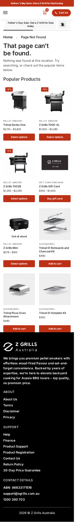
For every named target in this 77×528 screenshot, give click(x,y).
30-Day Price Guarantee (21, 470)
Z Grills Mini (10, 247)
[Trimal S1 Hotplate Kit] (55, 289)
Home (8, 37)
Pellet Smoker (12, 121)
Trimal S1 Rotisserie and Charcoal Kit (54, 249)
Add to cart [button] (54, 263)
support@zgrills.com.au (21, 493)
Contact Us (11, 458)
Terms (8, 405)
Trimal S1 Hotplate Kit (52, 313)
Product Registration (18, 452)
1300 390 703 (14, 499)
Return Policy (13, 464)
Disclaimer (11, 411)
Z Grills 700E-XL (49, 124)
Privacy (9, 417)
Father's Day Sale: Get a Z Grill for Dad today (37, 3)
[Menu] (6, 13)
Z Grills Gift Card (49, 186)
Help (6, 434)
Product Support (15, 446)
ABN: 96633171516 (17, 488)
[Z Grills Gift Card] (55, 162)
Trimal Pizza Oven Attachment (14, 314)
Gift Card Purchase (51, 182)
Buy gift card (54, 198)
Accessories (47, 244)
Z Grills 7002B (12, 186)
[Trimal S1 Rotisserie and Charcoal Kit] (55, 224)
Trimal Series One (14, 124)
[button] (43, 13)
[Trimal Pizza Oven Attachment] (19, 289)
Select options (19, 137)
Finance (9, 440)
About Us (10, 399)
